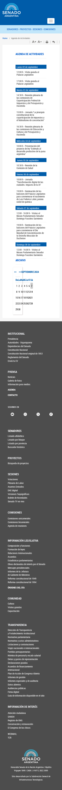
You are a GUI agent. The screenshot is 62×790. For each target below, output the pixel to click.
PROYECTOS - (26, 29)
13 (29, 291)
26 (27, 303)
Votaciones (13, 479)
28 (31, 303)
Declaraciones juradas (18, 662)
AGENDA (12, 389)
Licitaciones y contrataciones (21, 644)
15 (17, 297)
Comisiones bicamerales (18, 522)
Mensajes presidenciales (18, 567)
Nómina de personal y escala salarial (24, 655)
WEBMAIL (12, 733)
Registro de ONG (15, 720)
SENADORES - (13, 29)
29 (17, 309)
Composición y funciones (19, 545)
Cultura (11, 603)
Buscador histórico (16, 447)
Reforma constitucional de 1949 (22, 578)
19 (27, 297)
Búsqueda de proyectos (18, 463)
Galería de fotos (15, 380)
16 (19, 297)
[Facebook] (51, 414)
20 (29, 297)
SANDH (11, 716)
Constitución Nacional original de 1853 (25, 353)
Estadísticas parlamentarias (20, 560)
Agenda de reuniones (17, 525)
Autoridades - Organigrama (20, 342)
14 (31, 291)
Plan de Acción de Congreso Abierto (24, 673)
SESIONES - (38, 29)
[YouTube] (12, 414)
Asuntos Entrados (16, 486)
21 (31, 297)
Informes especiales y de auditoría (23, 680)
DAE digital (13, 490)
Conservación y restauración (20, 724)
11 (24, 291)
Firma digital (13, 691)
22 (17, 303)
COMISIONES (49, 29)
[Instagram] (25, 414)
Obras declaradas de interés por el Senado (26, 564)
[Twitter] (38, 414)
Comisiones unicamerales (19, 518)
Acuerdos (12, 556)
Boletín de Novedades (17, 497)
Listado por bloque (16, 439)
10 (22, 291)
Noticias (11, 377)
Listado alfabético (16, 436)
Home (4, 38)
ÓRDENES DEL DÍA (16, 587)
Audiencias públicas (17, 688)
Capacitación (14, 611)
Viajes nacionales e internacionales (23, 648)
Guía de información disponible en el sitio (26, 695)
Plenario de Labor (16, 483)
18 (24, 297)
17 (22, 297)
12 (27, 291)
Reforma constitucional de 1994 (22, 582)
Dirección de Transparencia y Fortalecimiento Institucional (21, 631)
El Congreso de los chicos (19, 727)
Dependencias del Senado (19, 346)
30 (19, 309)
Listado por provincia (17, 443)
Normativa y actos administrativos (23, 640)
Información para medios (19, 384)
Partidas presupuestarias (19, 651)
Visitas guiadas (15, 607)
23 (19, 303)
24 (22, 303)
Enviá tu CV (13, 360)
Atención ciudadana (17, 713)
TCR (9, 737)
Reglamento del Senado (18, 357)
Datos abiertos (14, 684)
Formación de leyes (16, 549)
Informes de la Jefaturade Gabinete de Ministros (19, 573)
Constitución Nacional (18, 349)
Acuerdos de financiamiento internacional (20, 668)
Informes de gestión (16, 677)
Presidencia (13, 338)
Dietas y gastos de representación (23, 659)
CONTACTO (13, 395)
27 (29, 303)
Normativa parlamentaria (19, 637)
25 (24, 303)
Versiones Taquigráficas (18, 494)
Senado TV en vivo (16, 501)
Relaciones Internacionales (20, 553)
